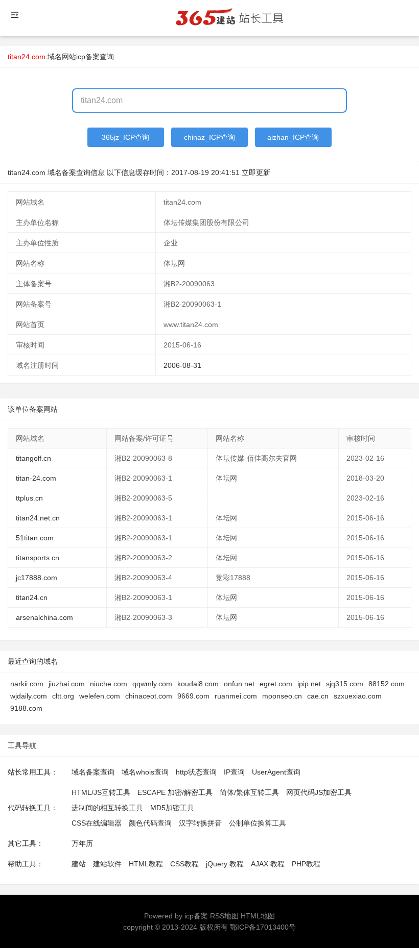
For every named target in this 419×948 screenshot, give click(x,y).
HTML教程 (146, 864)
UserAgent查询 (276, 772)
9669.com (193, 696)
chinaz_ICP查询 (209, 137)
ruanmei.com (236, 696)
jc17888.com (36, 577)
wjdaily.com (28, 696)
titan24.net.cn (38, 518)
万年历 (82, 843)
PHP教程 (306, 864)
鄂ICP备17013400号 (263, 927)
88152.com (386, 684)
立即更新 (256, 172)
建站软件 (107, 864)
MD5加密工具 (172, 808)
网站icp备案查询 (88, 57)
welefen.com (99, 696)
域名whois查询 (145, 772)
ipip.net (309, 684)
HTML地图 (258, 916)
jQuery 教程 (225, 864)
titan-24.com (36, 478)
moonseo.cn (282, 696)
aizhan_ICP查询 (293, 137)
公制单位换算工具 (257, 823)
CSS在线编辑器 (97, 823)
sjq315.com (344, 684)
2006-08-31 (182, 365)
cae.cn (318, 696)
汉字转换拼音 (200, 823)
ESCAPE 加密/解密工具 (175, 792)
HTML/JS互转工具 (101, 792)
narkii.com (26, 684)
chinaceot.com (148, 696)
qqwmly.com (152, 684)
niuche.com (108, 684)
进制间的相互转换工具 (107, 808)
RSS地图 (224, 916)
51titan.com (35, 538)
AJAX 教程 (268, 864)
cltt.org (63, 696)
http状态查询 (196, 772)
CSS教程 (184, 864)
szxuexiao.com (358, 696)
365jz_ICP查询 (125, 137)
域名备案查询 (93, 772)
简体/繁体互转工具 (249, 792)
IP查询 (234, 772)
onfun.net (239, 684)
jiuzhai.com (67, 684)
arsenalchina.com (44, 617)
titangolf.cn (33, 458)
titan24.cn (32, 597)
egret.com (276, 684)
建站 (79, 864)
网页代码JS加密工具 (319, 792)
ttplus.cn (29, 498)
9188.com (26, 708)
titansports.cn (37, 558)
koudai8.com (198, 684)
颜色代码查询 (150, 823)
